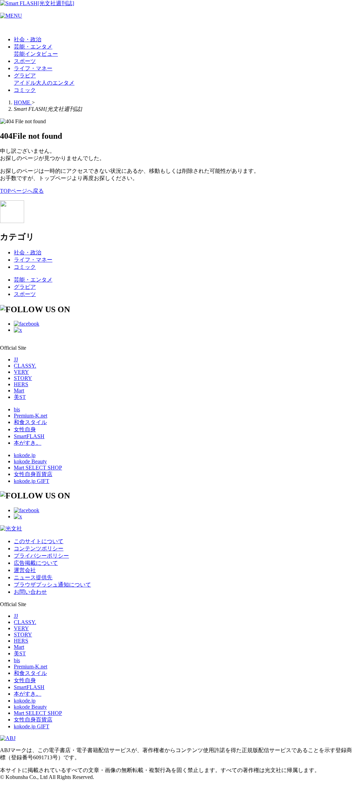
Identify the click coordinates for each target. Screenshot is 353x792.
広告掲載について (36, 563)
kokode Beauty (30, 461)
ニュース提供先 (33, 577)
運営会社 (25, 570)
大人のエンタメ (55, 83)
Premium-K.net (30, 416)
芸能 (19, 54)
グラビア (25, 75)
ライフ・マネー (33, 68)
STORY (23, 378)
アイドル (25, 83)
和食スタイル (30, 422)
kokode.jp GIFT (31, 481)
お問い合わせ (30, 592)
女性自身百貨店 (33, 474)
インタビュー (41, 54)
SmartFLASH (29, 436)
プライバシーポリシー (41, 556)
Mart (19, 390)
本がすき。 (27, 443)
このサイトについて (38, 541)
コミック (25, 90)
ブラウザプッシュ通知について (52, 585)
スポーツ (25, 61)
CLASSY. (25, 366)
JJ (16, 359)
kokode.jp (25, 455)
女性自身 (25, 429)
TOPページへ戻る (22, 191)
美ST (20, 397)
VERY (21, 372)
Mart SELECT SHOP (38, 468)
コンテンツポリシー (38, 548)
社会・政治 (27, 39)
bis (17, 409)
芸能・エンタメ (33, 47)
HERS (21, 384)
